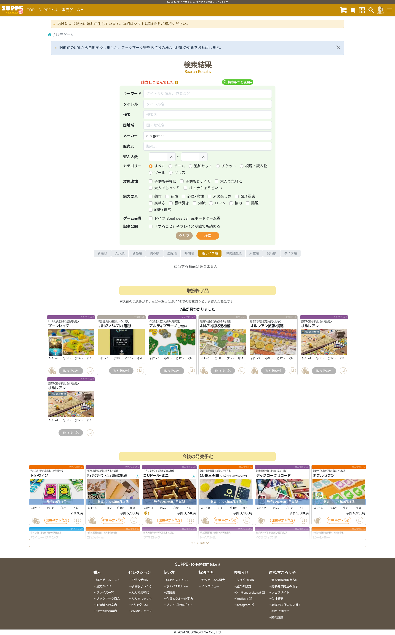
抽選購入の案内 (106, 605)
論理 (255, 203)
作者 (127, 114)
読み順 (154, 253)
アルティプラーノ (163, 326)
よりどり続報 (245, 580)
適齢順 (172, 253)
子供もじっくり (198, 181)
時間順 (189, 253)
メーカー (130, 135)
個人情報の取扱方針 (284, 580)
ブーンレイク (58, 326)
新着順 (102, 253)
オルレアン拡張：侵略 (267, 326)
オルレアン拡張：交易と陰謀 (215, 326)
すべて (159, 166)
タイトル (130, 104)
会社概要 (277, 598)
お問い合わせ (280, 611)
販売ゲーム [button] (71, 10)
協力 (238, 203)
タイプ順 (290, 253)
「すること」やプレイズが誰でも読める (187, 226)
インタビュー (210, 586)
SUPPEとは (48, 10)
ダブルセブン (323, 476)
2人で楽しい (139, 605)
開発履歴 (277, 617)
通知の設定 (243, 586)
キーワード (132, 93)
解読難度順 (234, 253)
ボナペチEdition (177, 586)
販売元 (128, 146)
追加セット (203, 166)
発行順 (271, 253)
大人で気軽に (231, 181)
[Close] (338, 47)
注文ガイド (103, 586)
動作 (158, 196)
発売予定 (52, 520)
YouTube (242, 598)
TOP (31, 10)
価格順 (137, 253)
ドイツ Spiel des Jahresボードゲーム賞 (187, 218)
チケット (229, 166)
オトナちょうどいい (205, 188)
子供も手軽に (165, 181)
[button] (176, 82)
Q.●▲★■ (209, 476)
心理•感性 (195, 196)
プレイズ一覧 (105, 592)
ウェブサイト (280, 592)
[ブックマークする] (90, 370)
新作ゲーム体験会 (213, 580)
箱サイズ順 (210, 253)
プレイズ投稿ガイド (179, 605)
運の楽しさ (222, 196)
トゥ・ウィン (39, 476)
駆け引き (181, 203)
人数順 (254, 253)
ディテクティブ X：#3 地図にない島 (107, 476)
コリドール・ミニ (156, 476)
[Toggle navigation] (389, 10)
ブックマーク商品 (108, 598)
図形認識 (247, 196)
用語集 (170, 592)
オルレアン (310, 326)
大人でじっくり (167, 188)
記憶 (174, 196)
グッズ (179, 172)
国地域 (128, 125)
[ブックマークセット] (352, 10)
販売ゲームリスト (108, 580)
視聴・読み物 (256, 166)
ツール (159, 172)
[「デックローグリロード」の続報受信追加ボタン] (261, 520)
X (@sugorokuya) (248, 592)
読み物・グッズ (141, 611)
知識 (202, 203)
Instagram (243, 605)
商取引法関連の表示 (284, 586)
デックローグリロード (273, 476)
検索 (207, 235)
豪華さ (159, 203)
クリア (184, 235)
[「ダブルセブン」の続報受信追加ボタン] (317, 520)
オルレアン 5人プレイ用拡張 (115, 326)
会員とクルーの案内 (179, 598)
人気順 (120, 253)
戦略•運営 (162, 209)
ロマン (220, 203)
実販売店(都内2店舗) (285, 605)
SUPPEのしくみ (177, 580)
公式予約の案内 (106, 611)
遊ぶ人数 (130, 156)
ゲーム (179, 166)
